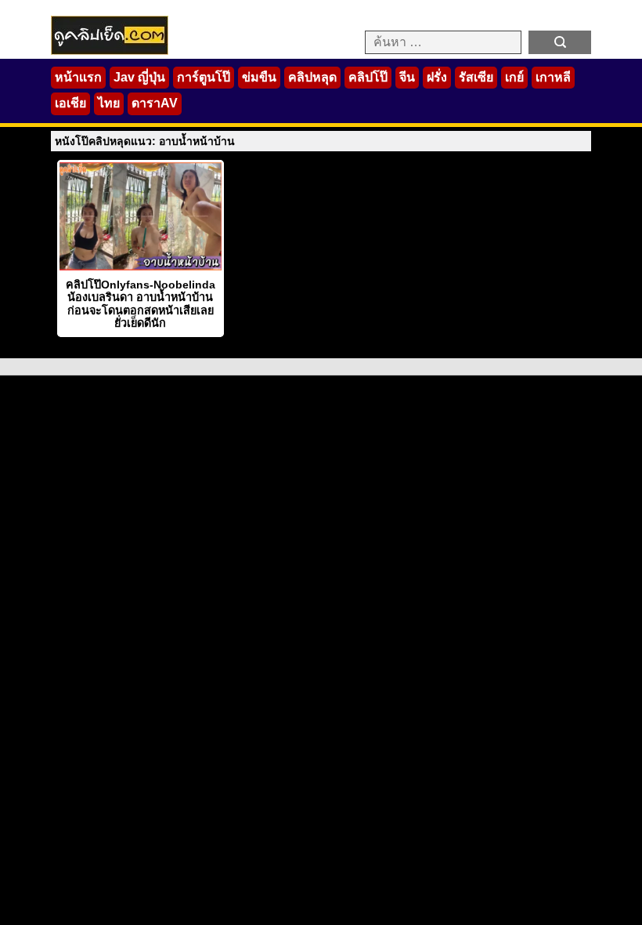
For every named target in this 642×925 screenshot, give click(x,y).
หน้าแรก (78, 77)
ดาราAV (155, 103)
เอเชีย (70, 103)
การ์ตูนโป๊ (203, 77)
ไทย (109, 103)
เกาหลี (553, 77)
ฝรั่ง (437, 77)
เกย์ (514, 77)
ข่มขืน (259, 77)
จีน (407, 77)
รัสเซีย (476, 77)
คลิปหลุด (312, 77)
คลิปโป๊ (368, 77)
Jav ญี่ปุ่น (139, 77)
